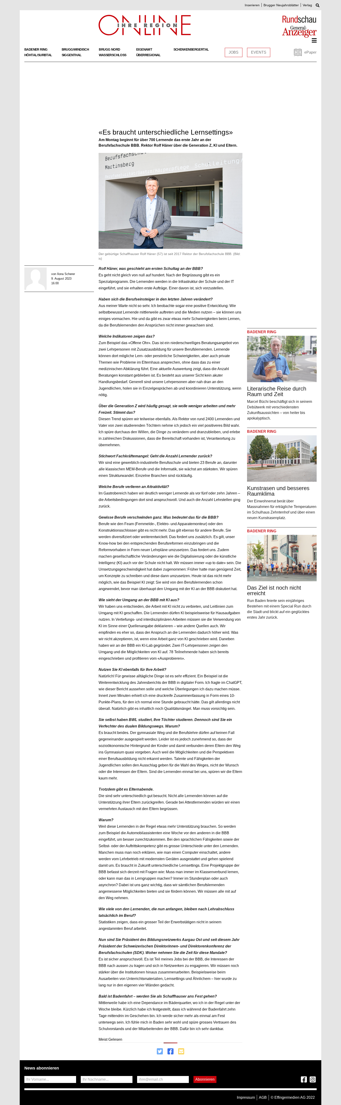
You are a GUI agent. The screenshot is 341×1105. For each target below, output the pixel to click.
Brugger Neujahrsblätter (281, 5)
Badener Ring (36, 49)
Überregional (148, 55)
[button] (314, 40)
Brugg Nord (109, 49)
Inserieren (252, 5)
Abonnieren (205, 1079)
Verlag (307, 5)
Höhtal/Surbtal (38, 55)
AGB (263, 1097)
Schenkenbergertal (191, 49)
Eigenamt (144, 49)
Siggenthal (72, 55)
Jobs (233, 52)
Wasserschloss (112, 55)
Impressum (246, 1097)
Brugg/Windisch (75, 49)
